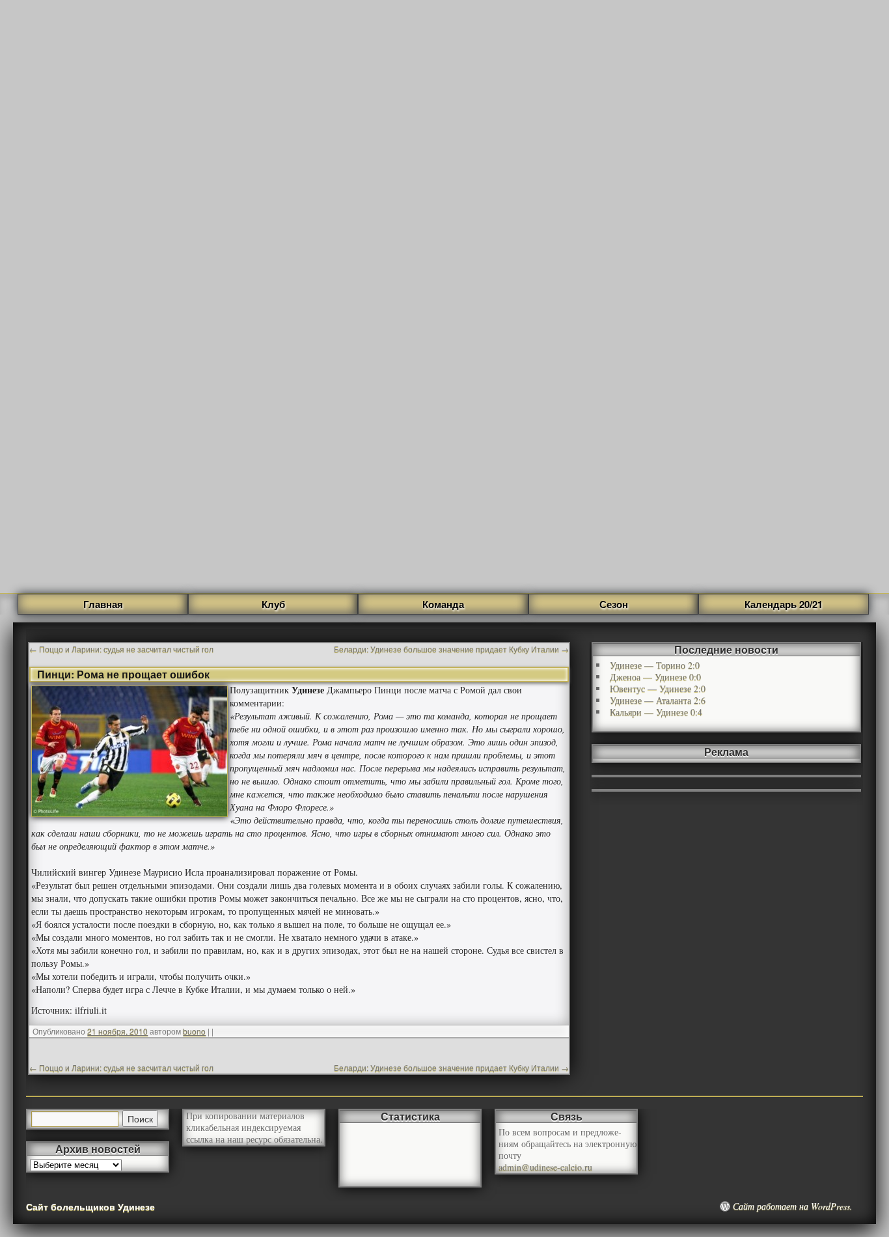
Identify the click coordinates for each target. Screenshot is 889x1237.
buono (194, 1030)
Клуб (273, 604)
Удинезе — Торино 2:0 (655, 665)
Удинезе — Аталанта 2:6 (657, 700)
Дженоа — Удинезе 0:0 (655, 677)
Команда (443, 604)
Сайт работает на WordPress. (793, 1206)
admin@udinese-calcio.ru (545, 1167)
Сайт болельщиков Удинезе (90, 1206)
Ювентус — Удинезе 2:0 (657, 688)
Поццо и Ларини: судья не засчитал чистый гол (121, 648)
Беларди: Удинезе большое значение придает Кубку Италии (451, 648)
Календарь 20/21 (784, 604)
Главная (103, 604)
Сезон (613, 604)
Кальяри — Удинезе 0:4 (656, 712)
